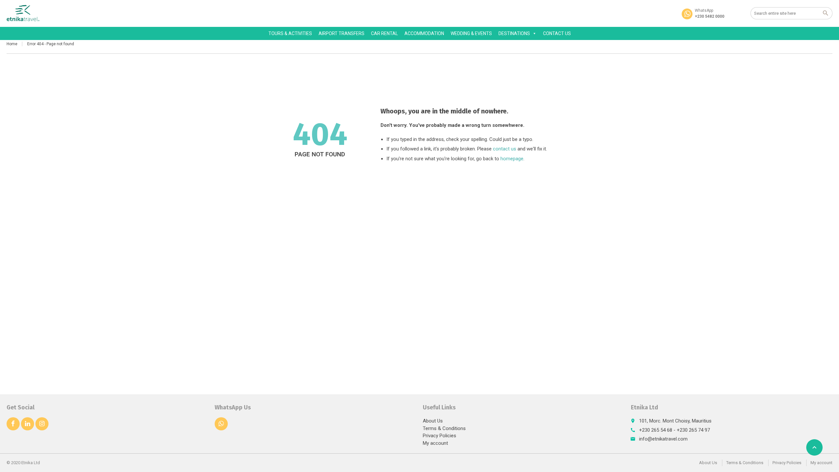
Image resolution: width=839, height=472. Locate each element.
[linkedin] (27, 423)
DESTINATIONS (514, 33)
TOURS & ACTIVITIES (290, 33)
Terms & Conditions (444, 428)
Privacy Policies (439, 436)
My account (435, 443)
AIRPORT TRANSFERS (341, 33)
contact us (504, 149)
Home (12, 44)
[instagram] (42, 423)
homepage (511, 159)
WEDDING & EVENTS (471, 33)
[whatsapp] (221, 423)
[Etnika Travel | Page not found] (23, 13)
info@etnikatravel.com (663, 439)
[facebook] (13, 423)
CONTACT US (557, 33)
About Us (433, 421)
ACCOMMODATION (424, 33)
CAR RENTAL (384, 33)
